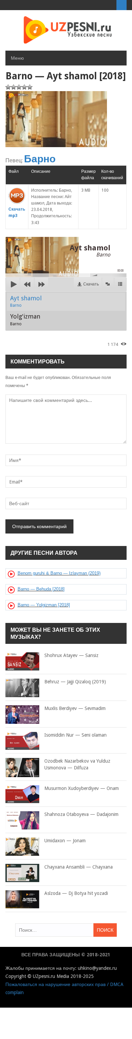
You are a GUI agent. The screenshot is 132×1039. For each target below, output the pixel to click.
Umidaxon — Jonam (65, 840)
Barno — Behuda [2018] (41, 589)
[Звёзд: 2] (13, 87)
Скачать (91, 284)
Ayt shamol (26, 301)
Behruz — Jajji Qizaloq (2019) (75, 681)
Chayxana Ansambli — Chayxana (78, 867)
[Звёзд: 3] (19, 87)
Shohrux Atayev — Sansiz (71, 655)
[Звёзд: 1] (8, 87)
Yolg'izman (25, 319)
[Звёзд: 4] (24, 87)
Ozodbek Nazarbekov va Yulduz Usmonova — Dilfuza (77, 764)
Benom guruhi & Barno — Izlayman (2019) (59, 573)
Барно (40, 159)
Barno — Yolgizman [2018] (44, 604)
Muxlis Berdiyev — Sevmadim (75, 708)
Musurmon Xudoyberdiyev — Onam (81, 788)
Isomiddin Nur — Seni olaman (75, 735)
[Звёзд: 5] (29, 87)
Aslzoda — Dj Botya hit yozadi (76, 893)
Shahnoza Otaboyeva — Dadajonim (81, 814)
